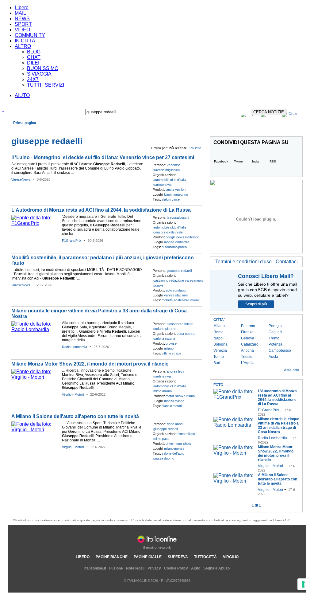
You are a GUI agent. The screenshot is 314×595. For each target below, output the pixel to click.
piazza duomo (163, 458)
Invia (255, 161)
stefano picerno (164, 329)
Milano (219, 326)
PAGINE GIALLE (148, 557)
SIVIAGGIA (39, 73)
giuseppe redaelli (179, 270)
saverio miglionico (166, 170)
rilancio (167, 406)
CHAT (33, 57)
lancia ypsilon (176, 189)
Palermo (248, 326)
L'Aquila (248, 363)
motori (177, 406)
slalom (166, 199)
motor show (174, 396)
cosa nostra (185, 333)
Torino (218, 356)
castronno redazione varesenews (178, 280)
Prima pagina (24, 123)
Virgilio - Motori (73, 394)
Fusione (116, 568)
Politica (73, 130)
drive (169, 443)
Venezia (220, 350)
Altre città (291, 370)
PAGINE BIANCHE (112, 557)
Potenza (275, 344)
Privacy (154, 568)
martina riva (162, 376)
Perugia (275, 326)
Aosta (273, 356)
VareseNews (20, 179)
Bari (216, 363)
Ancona (247, 350)
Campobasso (280, 350)
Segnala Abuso (216, 568)
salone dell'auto (173, 453)
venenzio (173, 165)
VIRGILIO (231, 557)
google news (175, 237)
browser (172, 343)
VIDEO (22, 29)
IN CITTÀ (25, 40)
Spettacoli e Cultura (98, 130)
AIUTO (22, 95)
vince (176, 199)
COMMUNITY (30, 35)
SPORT (23, 24)
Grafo (293, 113)
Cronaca (21, 130)
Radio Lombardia (74, 347)
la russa (173, 217)
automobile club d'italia (169, 180)
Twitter (238, 161)
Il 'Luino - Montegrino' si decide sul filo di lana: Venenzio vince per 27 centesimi (102, 157)
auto (169, 290)
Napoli (218, 338)
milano (169, 348)
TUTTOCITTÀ (205, 557)
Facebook (221, 161)
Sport (122, 130)
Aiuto (195, 568)
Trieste (246, 356)
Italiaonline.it (95, 568)
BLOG (33, 51)
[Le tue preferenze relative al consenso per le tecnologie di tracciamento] (303, 584)
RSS (273, 161)
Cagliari (275, 332)
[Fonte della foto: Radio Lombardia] (35, 329)
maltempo (192, 237)
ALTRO (23, 46)
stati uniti (181, 295)
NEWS (22, 18)
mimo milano (162, 391)
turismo (189, 396)
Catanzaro (249, 344)
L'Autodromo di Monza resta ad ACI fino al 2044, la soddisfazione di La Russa (101, 210)
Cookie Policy (176, 568)
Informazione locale (252, 130)
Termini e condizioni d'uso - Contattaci (256, 261)
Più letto (195, 148)
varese (169, 295)
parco (182, 247)
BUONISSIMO (42, 68)
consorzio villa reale (168, 232)
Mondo (57, 130)
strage (176, 353)
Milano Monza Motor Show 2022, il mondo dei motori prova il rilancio (90, 363)
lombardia (182, 242)
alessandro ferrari (180, 324)
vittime (166, 353)
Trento (274, 338)
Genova (247, 338)
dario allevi (174, 424)
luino (167, 194)
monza (169, 242)
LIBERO (83, 557)
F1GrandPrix (71, 240)
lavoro (194, 300)
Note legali (135, 568)
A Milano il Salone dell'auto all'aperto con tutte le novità (75, 416)
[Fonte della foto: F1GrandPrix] (35, 223)
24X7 (33, 79)
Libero (22, 7)
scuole (158, 285)
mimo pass (161, 438)
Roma (218, 332)
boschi (184, 217)
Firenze (247, 332)
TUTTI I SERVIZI (45, 85)
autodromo (170, 247)
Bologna (220, 344)
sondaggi (179, 290)
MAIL (20, 13)
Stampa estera (287, 130)
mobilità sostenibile (175, 300)
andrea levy (175, 371)
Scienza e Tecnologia (148, 130)
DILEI (33, 62)
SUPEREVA (178, 557)
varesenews (162, 184)
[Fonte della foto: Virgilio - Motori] (35, 377)
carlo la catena (164, 338)
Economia (40, 130)
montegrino (179, 194)
